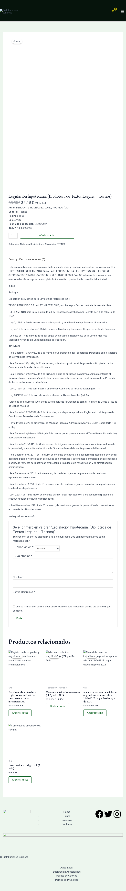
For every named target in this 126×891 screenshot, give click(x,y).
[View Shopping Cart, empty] (113, 11)
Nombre (18, 577)
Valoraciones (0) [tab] (35, 259)
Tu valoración (22, 556)
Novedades (50, 244)
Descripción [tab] (16, 259)
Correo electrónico (24, 592)
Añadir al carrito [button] (20, 713)
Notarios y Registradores (32, 244)
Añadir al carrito (47, 235)
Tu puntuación (23, 547)
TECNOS (61, 244)
